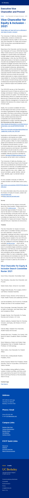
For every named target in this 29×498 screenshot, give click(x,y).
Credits (9, 465)
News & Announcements (8, 451)
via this (11, 243)
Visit (5, 433)
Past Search (4, 384)
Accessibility (5, 481)
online (12, 208)
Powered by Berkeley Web (9, 479)
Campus (8, 429)
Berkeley (6, 431)
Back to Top (5, 490)
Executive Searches (7, 449)
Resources (5, 446)
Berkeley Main (7, 427)
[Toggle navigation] (26, 3)
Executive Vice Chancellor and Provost (13, 10)
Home (2, 16)
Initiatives (4, 447)
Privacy (4, 485)
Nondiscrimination (7, 483)
